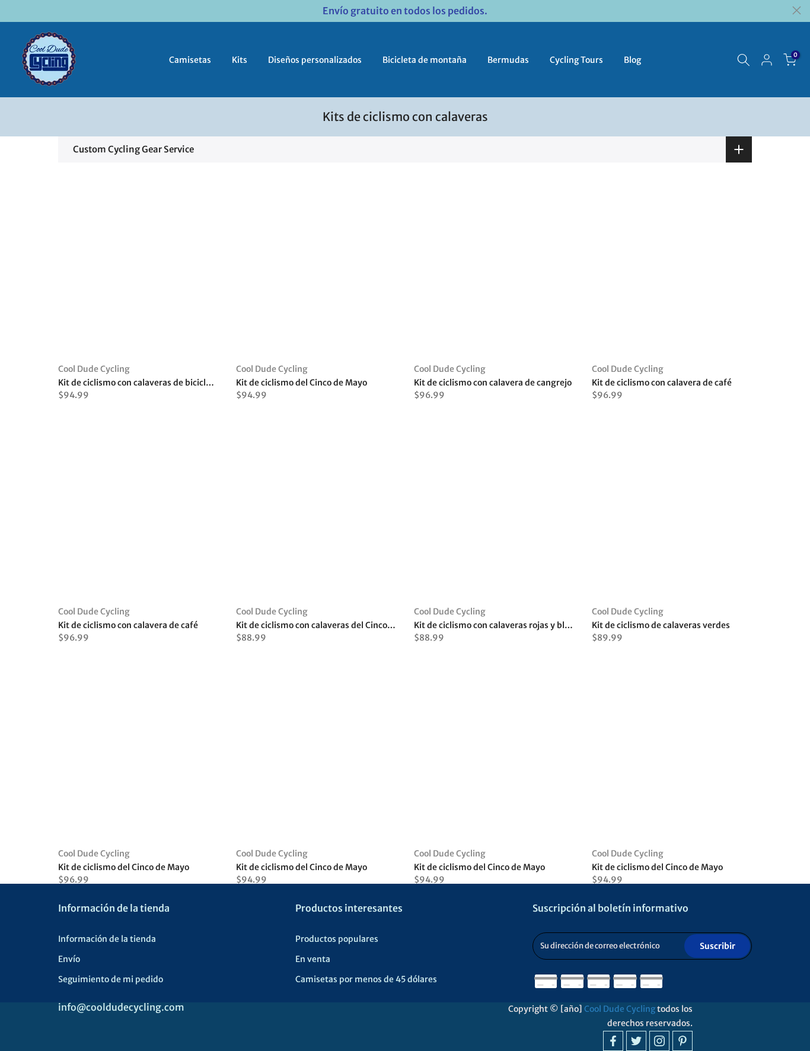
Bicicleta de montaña (424, 60)
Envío (69, 959)
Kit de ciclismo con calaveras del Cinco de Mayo (329, 625)
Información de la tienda (107, 939)
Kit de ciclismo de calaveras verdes (661, 625)
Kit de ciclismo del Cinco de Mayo (301, 382)
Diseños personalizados (315, 60)
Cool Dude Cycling (94, 369)
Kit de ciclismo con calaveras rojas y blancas (501, 625)
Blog (632, 60)
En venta (312, 959)
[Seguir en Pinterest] (682, 1041)
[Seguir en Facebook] (613, 1041)
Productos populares (336, 939)
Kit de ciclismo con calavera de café (662, 382)
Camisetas (190, 60)
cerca (13, 10)
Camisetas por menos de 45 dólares (366, 979)
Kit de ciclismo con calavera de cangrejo (493, 382)
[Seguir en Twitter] (636, 1041)
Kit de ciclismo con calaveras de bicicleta (138, 382)
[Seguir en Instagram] (659, 1041)
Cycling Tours (576, 60)
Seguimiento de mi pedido (110, 979)
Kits (239, 60)
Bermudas (508, 60)
